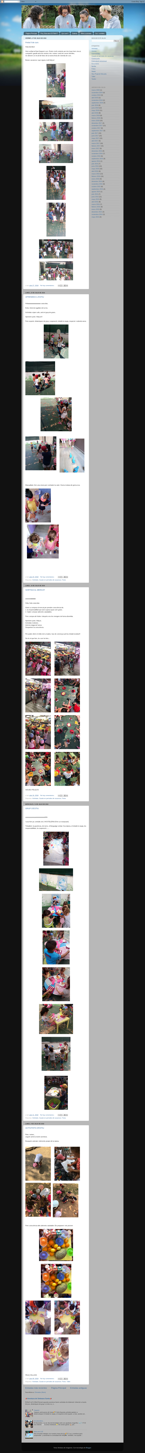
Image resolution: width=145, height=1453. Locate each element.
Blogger (88, 1448)
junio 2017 (95, 136)
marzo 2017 (96, 143)
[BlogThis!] (61, 286)
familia (94, 66)
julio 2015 (95, 194)
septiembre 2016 (97, 158)
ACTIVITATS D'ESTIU (34, 1128)
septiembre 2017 (97, 130)
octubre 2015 (96, 186)
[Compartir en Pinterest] (67, 286)
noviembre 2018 (97, 100)
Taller (68, 1381)
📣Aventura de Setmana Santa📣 (38, 1398)
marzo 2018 (96, 115)
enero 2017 (95, 148)
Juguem (36, 1410)
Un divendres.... (39, 1421)
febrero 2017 (96, 146)
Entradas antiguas (78, 1388)
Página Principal (31, 33)
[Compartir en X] (63, 286)
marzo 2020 (96, 90)
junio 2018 (95, 108)
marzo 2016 (96, 174)
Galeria (74, 33)
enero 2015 (95, 209)
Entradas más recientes (36, 1388)
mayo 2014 (95, 217)
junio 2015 (95, 197)
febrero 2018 (96, 118)
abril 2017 (95, 141)
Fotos (64, 580)
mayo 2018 (95, 110)
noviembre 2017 (97, 125)
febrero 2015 (96, 207)
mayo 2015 (95, 199)
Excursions (95, 64)
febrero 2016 (96, 176)
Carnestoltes (96, 53)
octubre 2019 (96, 95)
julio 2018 (95, 105)
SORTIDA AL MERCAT (35, 590)
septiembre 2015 (97, 189)
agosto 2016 (96, 161)
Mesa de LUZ (38, 1431)
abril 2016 (95, 171)
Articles (94, 51)
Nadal (94, 71)
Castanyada (96, 58)
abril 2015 (95, 202)
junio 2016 (95, 166)
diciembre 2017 (97, 123)
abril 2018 (95, 113)
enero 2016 (95, 179)
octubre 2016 (96, 156)
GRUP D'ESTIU (32, 808)
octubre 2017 (96, 128)
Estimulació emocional (99, 61)
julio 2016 (95, 164)
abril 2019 (95, 97)
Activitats (35, 580)
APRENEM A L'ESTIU (34, 297)
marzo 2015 (96, 204)
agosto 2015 (96, 191)
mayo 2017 (95, 138)
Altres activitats (86, 33)
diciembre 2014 (97, 212)
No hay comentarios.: (47, 285)
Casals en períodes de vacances (50, 580)
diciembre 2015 (97, 181)
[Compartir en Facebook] (65, 286)
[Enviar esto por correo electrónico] (59, 286)
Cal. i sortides (100, 33)
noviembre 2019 (97, 92)
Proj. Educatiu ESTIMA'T (49, 33)
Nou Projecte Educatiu (99, 74)
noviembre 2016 (97, 153)
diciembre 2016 (97, 151)
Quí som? (64, 33)
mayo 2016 (95, 169)
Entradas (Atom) (40, 1392)
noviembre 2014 (97, 214)
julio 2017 (95, 133)
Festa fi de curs (31, 42)
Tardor (94, 79)
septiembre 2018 (97, 103)
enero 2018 (95, 120)
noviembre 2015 (97, 184)
